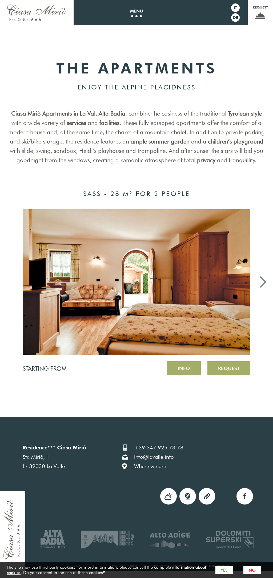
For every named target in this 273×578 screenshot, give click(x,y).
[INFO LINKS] (207, 496)
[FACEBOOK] (244, 496)
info (184, 368)
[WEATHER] (168, 496)
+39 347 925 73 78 (158, 447)
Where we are (150, 466)
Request (229, 368)
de (235, 17)
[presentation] (10, 282)
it (235, 8)
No (252, 570)
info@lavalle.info (154, 457)
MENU (136, 11)
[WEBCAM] (187, 496)
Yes (224, 570)
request (260, 7)
